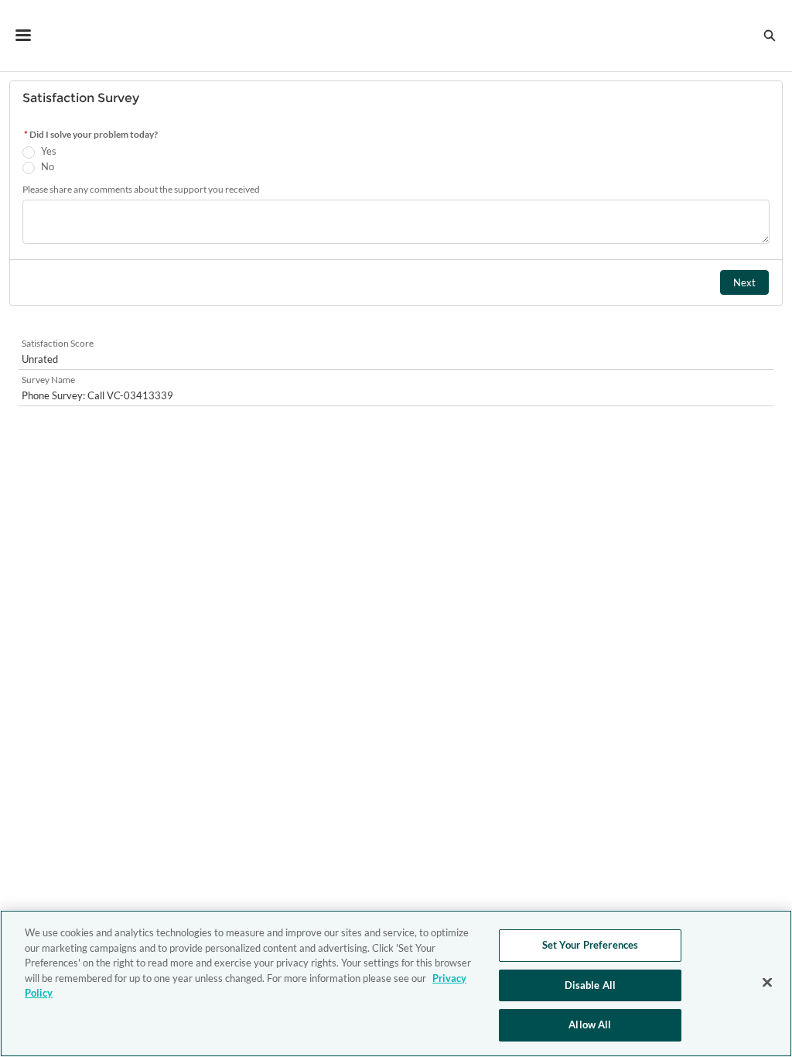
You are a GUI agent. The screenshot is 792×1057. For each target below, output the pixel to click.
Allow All (589, 1024)
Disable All (590, 985)
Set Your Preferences (590, 945)
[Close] (767, 983)
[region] (396, 983)
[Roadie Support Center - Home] (396, 35)
